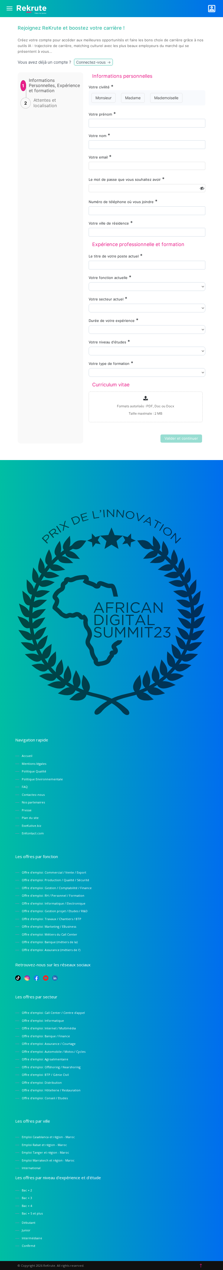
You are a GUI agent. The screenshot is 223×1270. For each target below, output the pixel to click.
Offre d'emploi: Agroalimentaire (45, 1059)
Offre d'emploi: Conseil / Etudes (45, 1098)
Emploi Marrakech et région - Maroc (48, 1160)
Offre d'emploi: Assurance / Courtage (49, 1044)
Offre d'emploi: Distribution (42, 1082)
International (31, 1168)
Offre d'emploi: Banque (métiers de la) (50, 942)
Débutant (28, 1223)
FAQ (25, 787)
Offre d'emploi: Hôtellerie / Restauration (51, 1090)
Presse (27, 810)
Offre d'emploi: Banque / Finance (46, 1036)
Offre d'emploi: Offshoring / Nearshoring (51, 1067)
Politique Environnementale (42, 779)
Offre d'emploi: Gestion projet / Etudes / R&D (55, 911)
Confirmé (28, 1246)
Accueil (27, 756)
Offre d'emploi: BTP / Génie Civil (45, 1075)
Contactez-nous (33, 795)
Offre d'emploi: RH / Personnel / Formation (53, 895)
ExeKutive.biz (31, 826)
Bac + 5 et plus (32, 1213)
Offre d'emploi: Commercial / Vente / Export (54, 872)
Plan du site (30, 818)
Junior (26, 1230)
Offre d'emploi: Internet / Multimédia (49, 1028)
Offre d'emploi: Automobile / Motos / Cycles (53, 1051)
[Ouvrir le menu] (10, 8)
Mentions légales (34, 764)
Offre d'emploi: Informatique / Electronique (53, 903)
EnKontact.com (33, 833)
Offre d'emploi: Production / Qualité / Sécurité (55, 880)
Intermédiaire (32, 1238)
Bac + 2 (27, 1190)
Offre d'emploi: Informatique (43, 1021)
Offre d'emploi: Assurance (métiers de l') (51, 950)
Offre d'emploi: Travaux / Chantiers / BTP (51, 919)
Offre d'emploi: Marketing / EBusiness (49, 926)
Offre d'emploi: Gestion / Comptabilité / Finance (57, 888)
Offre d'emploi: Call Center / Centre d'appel (53, 1013)
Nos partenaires (33, 802)
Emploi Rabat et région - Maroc (44, 1145)
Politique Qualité (34, 771)
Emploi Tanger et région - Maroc (45, 1152)
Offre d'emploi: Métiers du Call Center (49, 934)
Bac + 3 (27, 1198)
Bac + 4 (27, 1206)
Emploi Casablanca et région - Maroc (48, 1137)
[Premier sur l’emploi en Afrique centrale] (31, 8)
